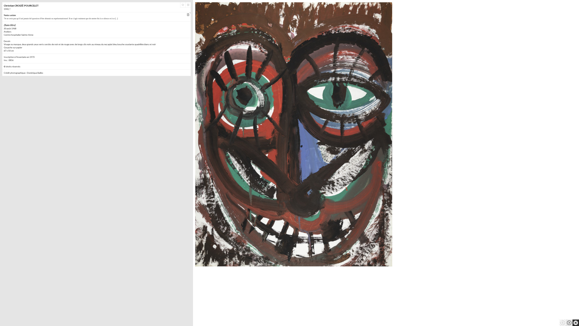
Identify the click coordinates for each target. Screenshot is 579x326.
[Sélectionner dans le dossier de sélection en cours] (182, 4)
